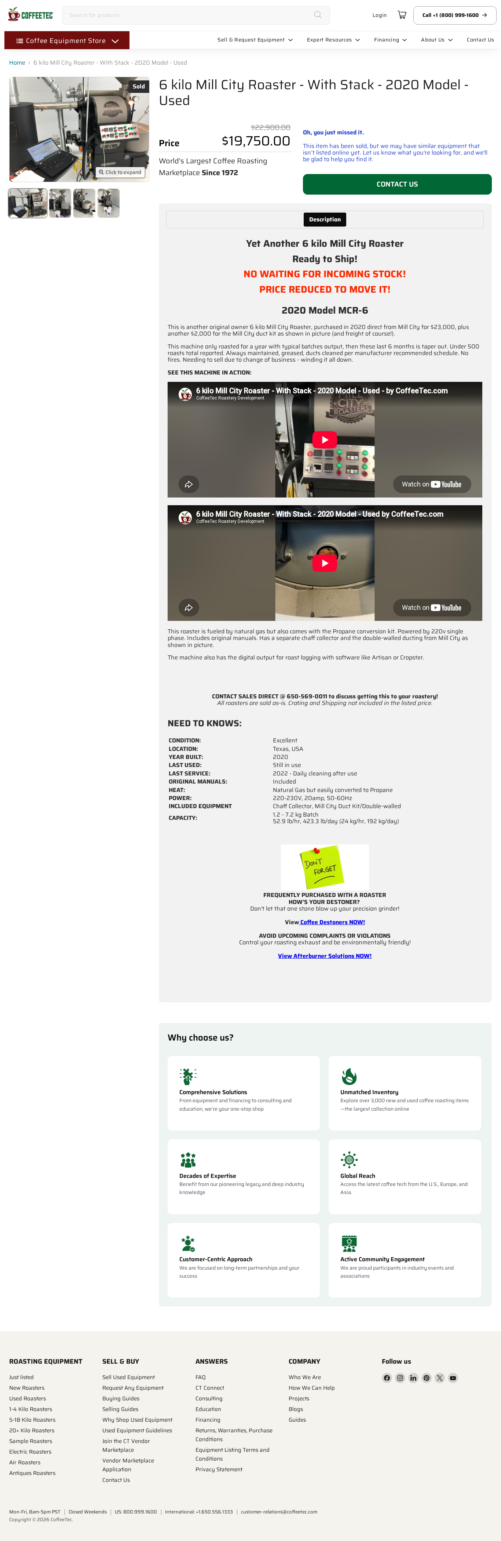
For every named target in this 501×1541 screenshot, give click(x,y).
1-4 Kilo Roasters (30, 1409)
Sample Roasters (30, 1441)
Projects (299, 1398)
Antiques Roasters (32, 1473)
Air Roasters (24, 1462)
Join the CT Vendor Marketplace (126, 1445)
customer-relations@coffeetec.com (279, 1512)
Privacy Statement (218, 1469)
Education (208, 1409)
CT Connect (209, 1387)
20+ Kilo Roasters (31, 1430)
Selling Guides (120, 1409)
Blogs (296, 1409)
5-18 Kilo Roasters (32, 1419)
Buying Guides (120, 1398)
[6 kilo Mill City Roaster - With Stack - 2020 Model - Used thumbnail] (27, 203)
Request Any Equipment (133, 1387)
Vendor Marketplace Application (128, 1465)
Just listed (21, 1377)
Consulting (209, 1398)
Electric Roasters (30, 1451)
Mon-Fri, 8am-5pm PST (35, 1512)
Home (17, 62)
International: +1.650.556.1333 (199, 1512)
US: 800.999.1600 (136, 1512)
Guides (297, 1419)
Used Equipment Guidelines (137, 1430)
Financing (207, 1419)
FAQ (200, 1377)
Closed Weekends (88, 1512)
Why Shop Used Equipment (137, 1419)
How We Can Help (312, 1387)
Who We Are (305, 1377)
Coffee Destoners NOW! (332, 922)
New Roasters (26, 1387)
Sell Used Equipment (128, 1377)
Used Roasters (27, 1398)
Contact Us (397, 183)
